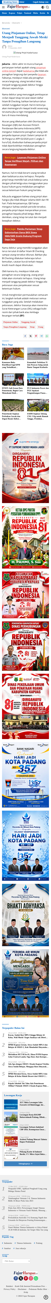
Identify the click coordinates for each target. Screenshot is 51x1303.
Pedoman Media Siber (38, 1289)
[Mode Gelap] (42, 7)
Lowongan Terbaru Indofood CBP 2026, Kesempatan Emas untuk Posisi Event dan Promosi (33, 1128)
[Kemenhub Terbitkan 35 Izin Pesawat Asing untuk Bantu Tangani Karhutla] (38, 354)
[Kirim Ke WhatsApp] (47, 336)
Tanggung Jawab (28, 322)
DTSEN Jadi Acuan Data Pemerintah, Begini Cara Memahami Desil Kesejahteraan (12, 390)
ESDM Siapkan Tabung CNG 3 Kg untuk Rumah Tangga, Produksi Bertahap (37, 416)
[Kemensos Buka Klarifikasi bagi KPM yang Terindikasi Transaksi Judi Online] (13, 354)
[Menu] (4, 7)
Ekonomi (6, 28)
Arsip (26, 1292)
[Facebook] (16, 1278)
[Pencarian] (47, 7)
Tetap (32, 327)
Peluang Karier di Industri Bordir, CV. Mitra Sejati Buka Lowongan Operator (32, 1153)
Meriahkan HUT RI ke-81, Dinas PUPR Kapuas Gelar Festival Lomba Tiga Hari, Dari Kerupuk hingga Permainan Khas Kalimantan (28, 1055)
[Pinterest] (26, 1278)
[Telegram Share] (41, 336)
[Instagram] (31, 1278)
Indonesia (8, 1243)
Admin (10, 46)
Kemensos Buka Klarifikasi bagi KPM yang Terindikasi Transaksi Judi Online (11, 365)
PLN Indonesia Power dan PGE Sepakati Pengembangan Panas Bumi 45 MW (38, 390)
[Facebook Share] (25, 336)
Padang (39, 1243)
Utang (40, 327)
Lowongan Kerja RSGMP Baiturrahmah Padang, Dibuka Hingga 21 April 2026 (33, 1116)
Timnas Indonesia (24, 1243)
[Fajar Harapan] (18, 7)
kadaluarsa (29, 70)
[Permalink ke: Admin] (4, 47)
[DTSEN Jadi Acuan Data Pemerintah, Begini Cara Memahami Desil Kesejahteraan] (13, 379)
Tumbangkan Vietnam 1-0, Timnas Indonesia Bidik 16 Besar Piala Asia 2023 (26, 1199)
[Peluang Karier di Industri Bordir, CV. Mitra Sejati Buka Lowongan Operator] (11, 1154)
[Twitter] (21, 1278)
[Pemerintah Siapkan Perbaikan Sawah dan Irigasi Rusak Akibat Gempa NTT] (13, 405)
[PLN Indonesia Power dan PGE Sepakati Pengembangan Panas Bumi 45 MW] (38, 379)
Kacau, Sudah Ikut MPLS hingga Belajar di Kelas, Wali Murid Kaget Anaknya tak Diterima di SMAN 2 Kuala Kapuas (28, 1036)
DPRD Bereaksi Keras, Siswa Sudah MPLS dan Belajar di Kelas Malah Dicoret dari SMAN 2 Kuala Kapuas (27, 1075)
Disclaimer (22, 1289)
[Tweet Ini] (31, 336)
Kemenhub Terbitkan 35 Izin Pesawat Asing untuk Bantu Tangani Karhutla (37, 364)
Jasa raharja (21, 1248)
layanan (42, 74)
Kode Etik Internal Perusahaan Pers (30, 1286)
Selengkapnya (25, 1164)
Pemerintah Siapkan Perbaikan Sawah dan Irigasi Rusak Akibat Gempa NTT (11, 416)
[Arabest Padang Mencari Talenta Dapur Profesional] (11, 1141)
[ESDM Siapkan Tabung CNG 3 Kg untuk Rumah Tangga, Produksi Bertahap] (38, 405)
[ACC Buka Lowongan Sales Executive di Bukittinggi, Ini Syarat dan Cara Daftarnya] (11, 1104)
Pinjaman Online (10, 322)
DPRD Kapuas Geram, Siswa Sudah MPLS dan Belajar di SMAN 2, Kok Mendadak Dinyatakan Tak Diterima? (28, 1046)
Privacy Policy (10, 1289)
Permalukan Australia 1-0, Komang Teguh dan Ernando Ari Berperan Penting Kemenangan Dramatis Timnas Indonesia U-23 (27, 1219)
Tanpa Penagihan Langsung (14, 327)
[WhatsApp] (36, 1278)
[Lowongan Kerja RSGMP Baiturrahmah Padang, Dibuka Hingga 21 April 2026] (11, 1117)
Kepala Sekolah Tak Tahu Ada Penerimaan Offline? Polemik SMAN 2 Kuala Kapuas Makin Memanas (28, 1084)
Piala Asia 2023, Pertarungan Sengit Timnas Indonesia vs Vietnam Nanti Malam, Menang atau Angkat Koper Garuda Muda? (26, 1209)
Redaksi (9, 1286)
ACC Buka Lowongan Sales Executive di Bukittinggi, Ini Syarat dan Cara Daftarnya (31, 1103)
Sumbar (7, 1248)
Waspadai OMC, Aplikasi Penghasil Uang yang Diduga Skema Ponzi (27, 1190)
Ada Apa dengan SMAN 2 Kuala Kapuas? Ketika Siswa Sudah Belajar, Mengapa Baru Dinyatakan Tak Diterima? (28, 1065)
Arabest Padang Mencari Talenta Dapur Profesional (33, 1140)
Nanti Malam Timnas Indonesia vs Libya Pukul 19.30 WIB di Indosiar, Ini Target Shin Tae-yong (28, 1228)
